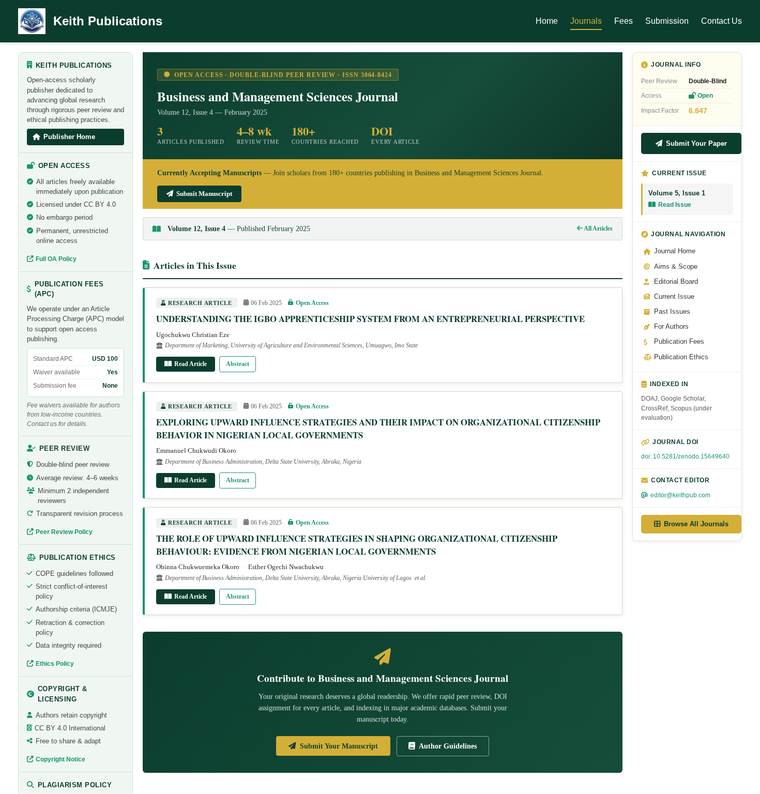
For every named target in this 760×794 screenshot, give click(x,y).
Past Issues (672, 311)
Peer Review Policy (64, 532)
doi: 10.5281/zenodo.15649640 (685, 456)
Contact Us (721, 21)
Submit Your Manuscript (339, 746)
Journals (586, 21)
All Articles (598, 228)
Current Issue (674, 296)
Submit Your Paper (696, 143)
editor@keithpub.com (680, 495)
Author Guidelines (448, 746)
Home (547, 21)
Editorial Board (676, 281)
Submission (667, 21)
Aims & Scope (675, 266)
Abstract (237, 364)
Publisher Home (69, 137)
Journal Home (674, 251)
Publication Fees (679, 341)
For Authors (671, 326)
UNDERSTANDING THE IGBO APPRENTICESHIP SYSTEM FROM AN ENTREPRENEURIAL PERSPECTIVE (370, 318)
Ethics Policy (55, 663)
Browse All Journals (696, 524)
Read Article (190, 364)
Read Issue (674, 204)
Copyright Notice (60, 759)
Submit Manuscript (204, 193)
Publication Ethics (681, 357)
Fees (623, 21)
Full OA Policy (56, 259)
